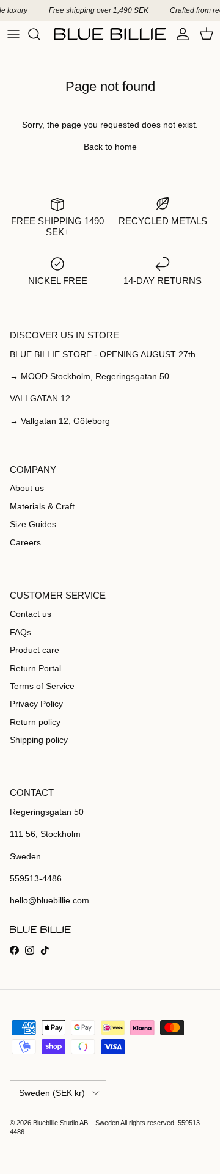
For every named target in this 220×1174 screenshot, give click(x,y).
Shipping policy (39, 740)
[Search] (40, 34)
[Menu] (13, 34)
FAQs (20, 632)
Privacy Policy (36, 704)
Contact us (30, 614)
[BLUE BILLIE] (110, 34)
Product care (34, 650)
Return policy (35, 722)
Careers (25, 542)
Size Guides (33, 524)
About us (27, 488)
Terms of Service (42, 686)
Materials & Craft (42, 506)
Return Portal (35, 668)
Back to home (110, 146)
